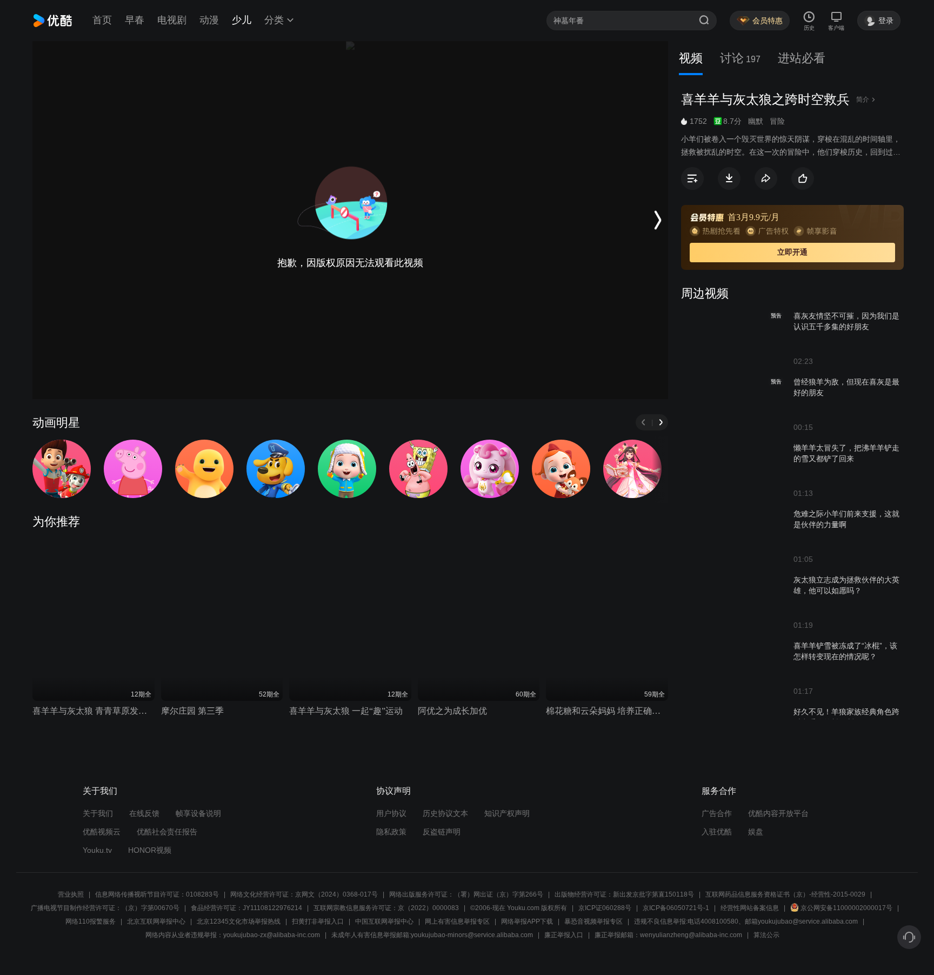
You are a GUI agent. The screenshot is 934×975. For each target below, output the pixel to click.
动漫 (209, 20)
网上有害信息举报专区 (457, 921)
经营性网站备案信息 (749, 908)
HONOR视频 (149, 850)
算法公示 (766, 935)
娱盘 (755, 831)
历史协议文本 (445, 813)
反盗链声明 (442, 831)
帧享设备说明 (198, 813)
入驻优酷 (717, 831)
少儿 (241, 20)
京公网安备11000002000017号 (846, 908)
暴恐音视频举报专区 (593, 921)
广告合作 (717, 813)
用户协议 (391, 813)
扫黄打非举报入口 (318, 921)
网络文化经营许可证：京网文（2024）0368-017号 (304, 894)
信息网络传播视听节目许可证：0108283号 (157, 894)
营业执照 (71, 894)
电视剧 (171, 20)
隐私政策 (391, 831)
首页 (102, 20)
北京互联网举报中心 (156, 921)
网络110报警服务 (90, 921)
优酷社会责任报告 (167, 831)
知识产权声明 (507, 813)
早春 (134, 20)
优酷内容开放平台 (778, 813)
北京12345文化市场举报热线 (239, 921)
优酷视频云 (102, 831)
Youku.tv (97, 850)
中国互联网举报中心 (384, 921)
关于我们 (98, 813)
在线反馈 (144, 813)
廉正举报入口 (563, 935)
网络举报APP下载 (527, 921)
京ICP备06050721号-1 (676, 908)
